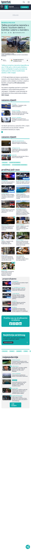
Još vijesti (14, 405)
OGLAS (15, 15)
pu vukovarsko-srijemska (19, 164)
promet (12, 351)
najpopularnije (10, 357)
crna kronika (6, 164)
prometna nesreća (15, 162)
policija (4, 162)
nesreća (19, 351)
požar (25, 351)
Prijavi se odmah (8, 342)
